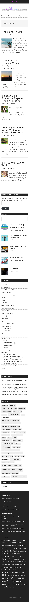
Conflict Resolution (8, 342)
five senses (13, 432)
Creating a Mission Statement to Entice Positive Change (13, 504)
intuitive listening (8, 443)
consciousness (17, 411)
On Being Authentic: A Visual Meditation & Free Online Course (13, 130)
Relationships (4, 338)
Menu (15, 1)
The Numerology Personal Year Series (12, 358)
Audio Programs (5, 292)
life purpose (6, 447)
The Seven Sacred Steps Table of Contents (10, 498)
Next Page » (25, 190)
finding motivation (17, 429)
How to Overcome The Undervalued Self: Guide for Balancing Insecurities (19, 226)
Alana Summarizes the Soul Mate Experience (16, 391)
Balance (3, 297)
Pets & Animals (7, 345)
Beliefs (3, 300)
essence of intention (16, 423)
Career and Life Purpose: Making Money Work (10, 63)
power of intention (19, 456)
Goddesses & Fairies (6, 324)
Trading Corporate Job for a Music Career (10, 509)
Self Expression (5, 350)
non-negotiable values (15, 450)
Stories (3, 368)
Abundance (4, 284)
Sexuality (6, 347)
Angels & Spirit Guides (6, 289)
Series (3, 352)
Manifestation (4, 330)
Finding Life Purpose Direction (7, 501)
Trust (2, 371)
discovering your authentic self (10, 420)
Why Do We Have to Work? (12, 164)
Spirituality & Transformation (8, 365)
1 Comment (17, 271)
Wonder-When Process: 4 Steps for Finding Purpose (12, 98)
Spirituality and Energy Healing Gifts (8, 506)
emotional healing (6, 423)
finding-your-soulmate (6, 429)
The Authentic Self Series (10, 354)
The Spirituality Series (9, 363)
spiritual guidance (6, 473)
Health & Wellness (5, 326)
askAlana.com (14, 9)
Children (5, 340)
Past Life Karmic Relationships (19, 384)
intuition (15, 437)
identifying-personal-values (17, 434)
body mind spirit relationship (9, 408)
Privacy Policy (4, 486)
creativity (22, 414)
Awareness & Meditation (7, 295)
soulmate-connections (12, 465)
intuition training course (6, 440)
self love (12, 462)
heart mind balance (6, 434)
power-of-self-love (7, 456)
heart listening (21, 432)
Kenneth (3, 380)
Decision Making (5, 310)
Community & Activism (6, 308)
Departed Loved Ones (9, 344)
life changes (18, 443)
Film (2, 321)
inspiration (9, 437)
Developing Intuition (6, 313)
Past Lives (4, 336)
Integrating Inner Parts (17, 257)
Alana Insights (4, 287)
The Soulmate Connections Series (11, 361)
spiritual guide (15, 473)
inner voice (4, 437)
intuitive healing (17, 440)
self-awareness (15, 459)
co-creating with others (6, 411)
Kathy (2, 391)
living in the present (16, 447)
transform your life (5, 476)
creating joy (4, 414)
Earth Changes (4, 318)
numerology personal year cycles (12, 453)
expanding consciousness (11, 426)
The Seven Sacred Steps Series (11, 359)
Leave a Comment (11, 34)
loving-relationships (6, 450)
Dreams (3, 316)
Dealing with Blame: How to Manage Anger (18, 236)
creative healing (14, 414)
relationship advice (5, 459)
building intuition (22, 408)
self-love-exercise (5, 462)
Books (3, 303)
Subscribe (5, 208)
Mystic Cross (14, 268)
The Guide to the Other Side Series (12, 356)
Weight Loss (7, 328)
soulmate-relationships (12, 470)
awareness (12, 405)
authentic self (5, 405)
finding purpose (5, 432)
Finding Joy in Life (11, 31)
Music (2, 333)
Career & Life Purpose (6, 305)
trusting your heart (18, 476)
